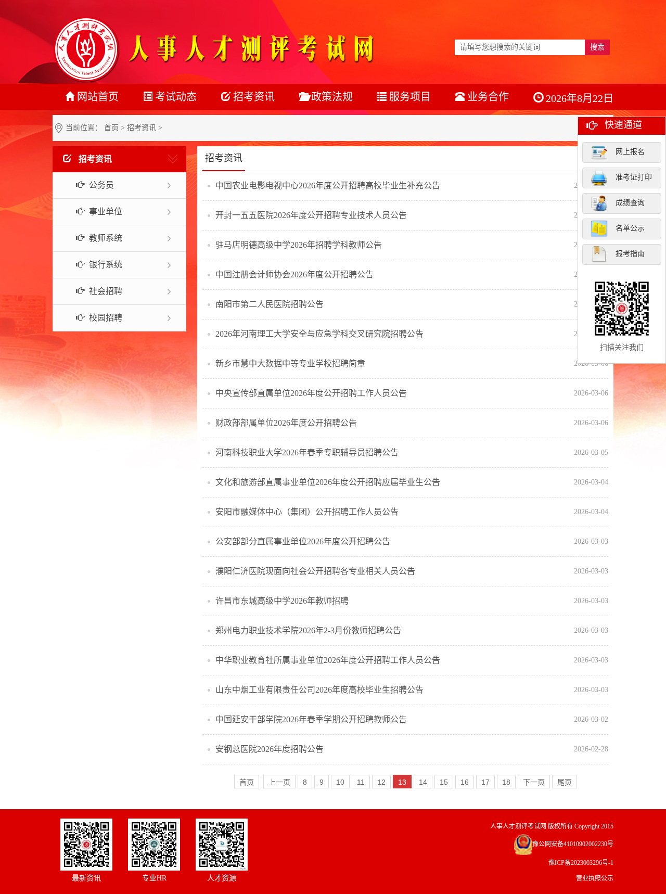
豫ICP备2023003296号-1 (580, 862)
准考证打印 (634, 177)
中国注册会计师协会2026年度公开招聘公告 (294, 274)
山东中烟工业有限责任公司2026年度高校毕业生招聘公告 (319, 689)
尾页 (564, 782)
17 (485, 782)
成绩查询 (630, 203)
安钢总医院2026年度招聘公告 (269, 749)
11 (361, 782)
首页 (111, 128)
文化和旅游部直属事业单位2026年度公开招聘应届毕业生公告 (327, 482)
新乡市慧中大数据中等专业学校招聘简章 (290, 363)
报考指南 (630, 254)
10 (340, 782)
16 (464, 782)
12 (381, 782)
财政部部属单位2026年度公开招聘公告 (286, 422)
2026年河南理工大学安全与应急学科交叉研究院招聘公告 (319, 333)
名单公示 (630, 228)
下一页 (534, 782)
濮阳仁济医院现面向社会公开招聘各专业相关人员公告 (315, 571)
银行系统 (104, 264)
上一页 (279, 782)
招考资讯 (141, 128)
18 (506, 782)
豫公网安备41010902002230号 (572, 844)
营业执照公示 (594, 878)
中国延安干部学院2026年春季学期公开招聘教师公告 (311, 719)
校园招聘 (104, 317)
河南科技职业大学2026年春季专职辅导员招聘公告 (307, 452)
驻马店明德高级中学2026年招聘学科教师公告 (298, 244)
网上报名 (630, 152)
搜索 (597, 47)
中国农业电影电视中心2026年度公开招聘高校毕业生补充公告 (327, 185)
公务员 (100, 185)
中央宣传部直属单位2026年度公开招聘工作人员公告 (311, 393)
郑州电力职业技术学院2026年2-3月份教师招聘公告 (308, 630)
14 (423, 782)
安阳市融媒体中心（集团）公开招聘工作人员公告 (307, 511)
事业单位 (104, 211)
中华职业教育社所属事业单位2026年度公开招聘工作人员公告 (327, 660)
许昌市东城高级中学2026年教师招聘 (282, 600)
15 (444, 782)
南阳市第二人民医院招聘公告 (269, 304)
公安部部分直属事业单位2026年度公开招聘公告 (302, 541)
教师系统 (104, 238)
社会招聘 (104, 291)
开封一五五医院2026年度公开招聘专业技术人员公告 (311, 215)
